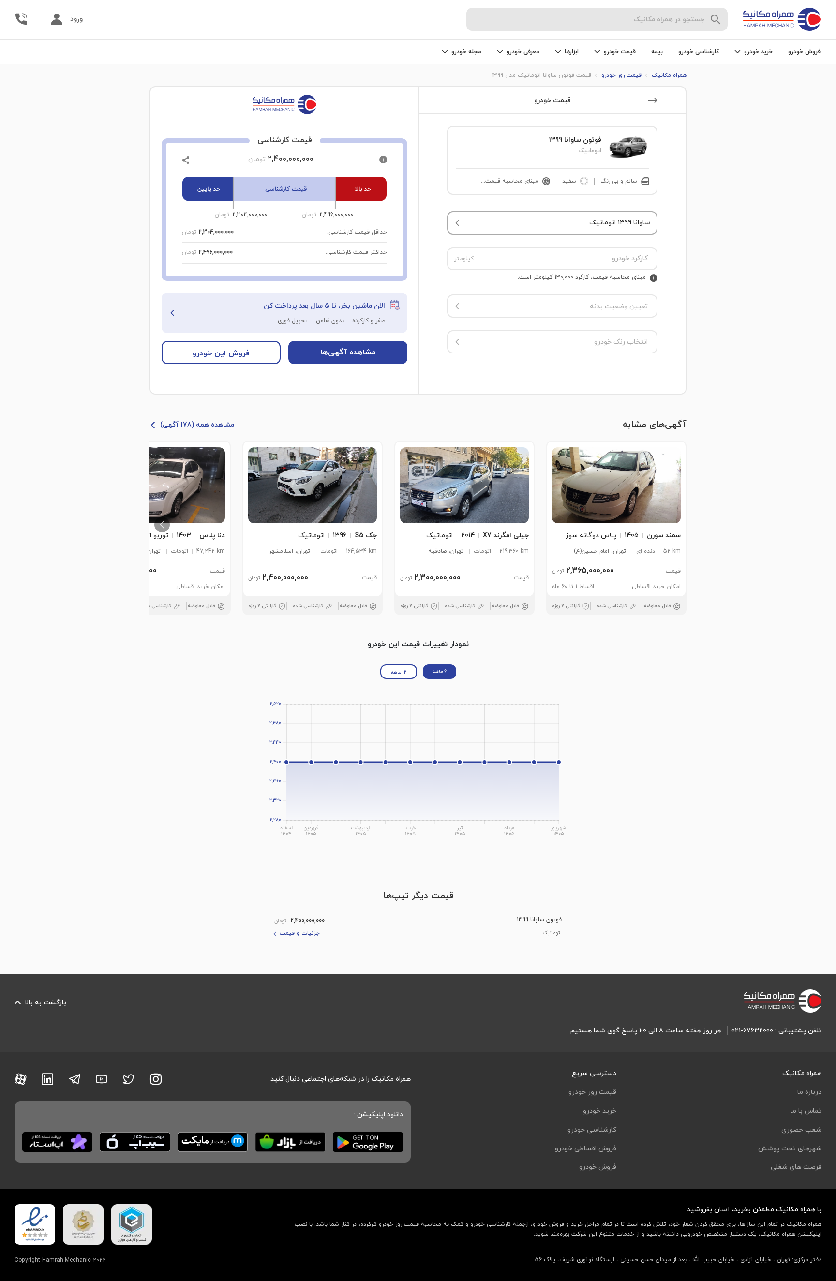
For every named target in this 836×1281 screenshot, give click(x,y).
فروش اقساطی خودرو (585, 1148)
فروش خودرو (804, 52)
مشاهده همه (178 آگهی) (197, 424)
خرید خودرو (599, 1111)
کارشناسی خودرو (698, 52)
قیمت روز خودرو (592, 1092)
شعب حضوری (801, 1129)
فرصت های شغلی (796, 1167)
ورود (76, 19)
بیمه (657, 52)
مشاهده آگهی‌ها (348, 352)
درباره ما (809, 1092)
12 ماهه (398, 672)
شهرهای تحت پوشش (789, 1148)
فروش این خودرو (221, 353)
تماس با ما (806, 1111)
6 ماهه (440, 671)
